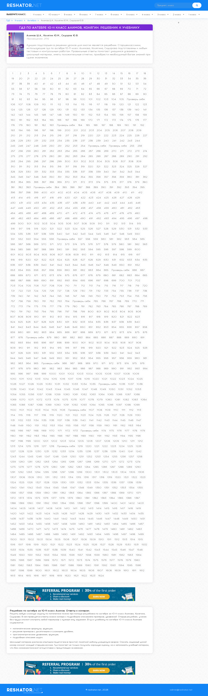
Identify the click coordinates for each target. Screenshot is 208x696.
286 (98, 156)
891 (143, 337)
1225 (130, 446)
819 (106, 316)
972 (111, 363)
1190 (91, 435)
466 (28, 213)
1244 (22, 456)
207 (123, 130)
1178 (134, 430)
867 (75, 332)
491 (91, 218)
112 (59, 104)
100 (82, 99)
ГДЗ (8, 20)
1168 (36, 430)
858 (145, 327)
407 (100, 192)
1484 (13, 534)
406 (92, 192)
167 (67, 119)
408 (108, 192)
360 (129, 176)
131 (67, 109)
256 (139, 145)
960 (137, 358)
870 (98, 332)
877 (13, 337)
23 (43, 78)
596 (106, 249)
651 (130, 264)
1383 (103, 497)
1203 (63, 441)
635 (145, 259)
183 (52, 125)
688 (28, 280)
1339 (138, 482)
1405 (22, 508)
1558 (88, 554)
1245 (30, 456)
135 (98, 109)
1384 (112, 497)
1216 (36, 446)
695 (83, 280)
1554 (55, 554)
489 (75, 218)
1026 (13, 384)
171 (98, 119)
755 (137, 296)
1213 (12, 446)
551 (13, 239)
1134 (36, 420)
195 (28, 130)
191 (134, 125)
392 (119, 187)
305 (107, 161)
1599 (29, 570)
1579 (128, 560)
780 (74, 306)
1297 (62, 472)
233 (51, 140)
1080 (109, 399)
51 (121, 83)
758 (20, 301)
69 (121, 88)
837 (114, 321)
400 (44, 192)
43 (59, 83)
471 (67, 213)
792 (28, 311)
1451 (142, 518)
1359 (38, 492)
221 (98, 135)
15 (121, 73)
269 (106, 151)
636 (13, 264)
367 (44, 182)
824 (13, 321)
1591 (96, 565)
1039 (13, 389)
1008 (126, 373)
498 (145, 218)
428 (129, 197)
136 (106, 109)
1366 (96, 492)
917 (75, 347)
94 (36, 99)
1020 (96, 378)
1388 (13, 503)
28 (82, 78)
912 (36, 347)
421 (75, 197)
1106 (62, 409)
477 (114, 213)
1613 (12, 575)
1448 (116, 518)
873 (122, 332)
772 (13, 306)
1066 (119, 394)
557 (80, 239)
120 (121, 104)
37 (12, 83)
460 (114, 208)
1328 (46, 482)
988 (98, 368)
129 (52, 109)
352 (67, 176)
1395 (71, 503)
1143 (106, 420)
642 (59, 264)
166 (59, 119)
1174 (103, 430)
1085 (13, 404)
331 (36, 171)
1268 (88, 461)
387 (80, 187)
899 (67, 342)
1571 (63, 560)
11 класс (19, 20)
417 (44, 197)
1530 (128, 544)
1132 (20, 420)
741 (28, 296)
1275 (13, 466)
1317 (94, 477)
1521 (52, 544)
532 (137, 228)
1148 (12, 425)
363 (13, 182)
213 (36, 135)
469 (51, 213)
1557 (80, 554)
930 (36, 353)
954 (90, 358)
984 (67, 368)
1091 (66, 404)
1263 (46, 461)
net (24, 5)
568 (28, 244)
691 (52, 280)
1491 (73, 534)
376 (114, 182)
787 (129, 306)
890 (134, 337)
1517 (20, 544)
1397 (88, 503)
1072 (39, 399)
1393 (55, 503)
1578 (120, 560)
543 (83, 233)
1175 (111, 430)
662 (83, 270)
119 (113, 104)
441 (99, 202)
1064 (102, 394)
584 (13, 249)
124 (13, 109)
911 (28, 347)
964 (28, 363)
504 (52, 223)
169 (83, 119)
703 (12, 285)
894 (28, 342)
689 (36, 280)
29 (90, 78)
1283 (79, 466)
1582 (21, 565)
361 (137, 176)
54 (144, 83)
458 (98, 208)
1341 (21, 487)
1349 (90, 487)
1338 (130, 482)
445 (130, 202)
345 (13, 176)
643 (67, 264)
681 (114, 275)
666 (134, 270)
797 (67, 311)
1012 (29, 378)
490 (82, 218)
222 (106, 135)
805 (130, 311)
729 (75, 290)
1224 (122, 446)
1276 (21, 466)
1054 (13, 394)
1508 (84, 539)
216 (59, 135)
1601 (47, 570)
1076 (74, 399)
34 (129, 78)
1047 (85, 389)
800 (90, 311)
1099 (137, 404)
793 (36, 311)
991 (122, 368)
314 (44, 166)
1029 (40, 384)
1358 (29, 492)
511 (107, 223)
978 (20, 368)
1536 (38, 549)
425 (106, 197)
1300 (88, 472)
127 (36, 109)
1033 (75, 384)
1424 (47, 513)
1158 (91, 425)
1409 (58, 508)
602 (20, 254)
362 (145, 176)
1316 (86, 477)
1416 (114, 508)
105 (121, 99)
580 (121, 244)
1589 (79, 565)
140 (137, 109)
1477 (88, 529)
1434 (132, 513)
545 (98, 233)
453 (59, 208)
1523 (69, 544)
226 (137, 135)
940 (114, 353)
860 (20, 332)
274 (145, 151)
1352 (115, 487)
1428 (81, 513)
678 (90, 275)
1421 (21, 513)
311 (20, 166)
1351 (106, 487)
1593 (113, 565)
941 (122, 353)
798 (75, 311)
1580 (137, 560)
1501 (22, 539)
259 (28, 151)
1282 (70, 466)
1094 (93, 404)
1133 (28, 420)
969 (88, 363)
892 (13, 342)
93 (28, 99)
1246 (39, 456)
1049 (103, 389)
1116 (28, 415)
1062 (84, 394)
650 (121, 264)
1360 (47, 492)
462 (130, 208)
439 (83, 202)
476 (106, 213)
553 (28, 239)
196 (36, 130)
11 (90, 73)
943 (137, 353)
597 (114, 249)
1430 (98, 513)
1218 (51, 446)
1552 (38, 554)
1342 (30, 487)
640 (44, 264)
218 (75, 135)
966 (64, 363)
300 (67, 161)
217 (67, 135)
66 (98, 88)
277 (28, 156)
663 (90, 270)
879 (49, 337)
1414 (98, 508)
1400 (114, 503)
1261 (30, 461)
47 (90, 83)
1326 (30, 482)
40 (36, 83)
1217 (44, 446)
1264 (55, 461)
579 (114, 244)
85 (106, 94)
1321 (126, 477)
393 (127, 187)
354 (83, 176)
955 (98, 358)
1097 (119, 404)
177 (145, 119)
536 (28, 233)
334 (59, 171)
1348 (81, 487)
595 (98, 249)
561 (111, 239)
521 (52, 228)
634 (137, 259)
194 (21, 130)
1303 (114, 472)
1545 (114, 549)
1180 (13, 435)
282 (67, 156)
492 (98, 218)
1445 (90, 518)
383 (28, 187)
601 (13, 254)
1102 (29, 409)
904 (107, 342)
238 (90, 140)
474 (90, 213)
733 (106, 290)
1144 (115, 420)
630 (106, 259)
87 (121, 94)
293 (13, 161)
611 (91, 254)
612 (99, 254)
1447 (108, 518)
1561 (113, 554)
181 (36, 125)
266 (83, 151)
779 (67, 306)
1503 (40, 539)
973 (119, 363)
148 (59, 114)
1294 (38, 472)
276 (20, 156)
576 (90, 244)
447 (13, 208)
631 (114, 259)
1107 (91, 409)
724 (36, 290)
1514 (132, 539)
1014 (46, 378)
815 (75, 316)
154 (106, 114)
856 (129, 327)
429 (137, 197)
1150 (29, 425)
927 (13, 353)
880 (56, 337)
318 (75, 166)
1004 (89, 373)
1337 (122, 482)
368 (51, 182)
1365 (88, 492)
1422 (30, 513)
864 (51, 332)
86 (113, 94)
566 (13, 244)
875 (137, 332)
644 (75, 264)
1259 (13, 461)
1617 (44, 575)
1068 (137, 394)
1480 (114, 529)
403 (68, 192)
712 (83, 285)
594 (90, 249)
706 (36, 285)
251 (60, 145)
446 (138, 202)
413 (13, 197)
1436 (13, 518)
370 (67, 182)
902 (91, 342)
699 (114, 280)
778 (59, 306)
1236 (88, 451)
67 (106, 88)
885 (95, 337)
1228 (21, 451)
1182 (28, 435)
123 (145, 104)
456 (83, 208)
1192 (107, 435)
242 (122, 140)
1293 (29, 472)
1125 (98, 415)
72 (144, 88)
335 (67, 171)
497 (137, 218)
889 (127, 337)
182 (44, 125)
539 (51, 233)
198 (52, 130)
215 (52, 135)
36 (144, 78)
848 (67, 327)
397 (20, 192)
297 (44, 161)
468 (44, 213)
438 (75, 202)
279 (44, 156)
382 (20, 187)
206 (115, 130)
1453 (22, 523)
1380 (79, 497)
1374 (29, 497)
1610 (126, 570)
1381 (87, 497)
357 (106, 176)
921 (106, 347)
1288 (121, 466)
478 (121, 213)
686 (13, 280)
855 (121, 327)
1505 (57, 539)
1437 (21, 518)
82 (82, 94)
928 (20, 353)
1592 (104, 565)
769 (127, 301)
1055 (22, 394)
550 (137, 233)
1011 (21, 378)
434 (44, 202)
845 (44, 327)
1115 (20, 415)
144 (28, 114)
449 (28, 208)
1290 (138, 466)
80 (67, 94)
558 (88, 239)
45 (75, 83)
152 (90, 114)
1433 (124, 513)
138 (121, 109)
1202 (54, 441)
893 (20, 342)
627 (83, 259)
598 (121, 249)
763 (59, 301)
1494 (98, 534)
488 (67, 218)
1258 (139, 456)
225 (129, 135)
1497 (124, 534)
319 (83, 166)
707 (44, 285)
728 (67, 290)
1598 (21, 570)
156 (121, 114)
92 (20, 99)
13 (106, 73)
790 (12, 311)
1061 (75, 394)
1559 (97, 554)
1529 (119, 544)
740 (20, 296)
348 (36, 176)
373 (90, 182)
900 (75, 342)
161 (20, 119)
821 (122, 316)
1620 (68, 575)
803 (114, 311)
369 (59, 182)
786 (121, 306)
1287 (112, 466)
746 (67, 296)
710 (67, 285)
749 (90, 296)
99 (74, 99)
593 (83, 249)
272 (129, 151)
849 (75, 327)
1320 (118, 477)
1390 (30, 503)
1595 (129, 565)
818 (98, 316)
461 (122, 208)
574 (75, 244)
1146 (130, 420)
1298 (71, 472)
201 (75, 130)
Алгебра (31, 20)
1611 (134, 570)
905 (115, 342)
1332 (80, 482)
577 (98, 244)
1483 (139, 529)
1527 (102, 544)
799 (83, 311)
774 (28, 306)
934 (67, 353)
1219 (80, 446)
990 (113, 368)
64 (82, 88)
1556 (72, 554)
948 (44, 358)
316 (59, 166)
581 (129, 244)
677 (83, 275)
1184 (44, 435)
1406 (31, 508)
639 (36, 264)
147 (52, 114)
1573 (79, 560)
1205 (81, 441)
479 (129, 213)
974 (127, 363)
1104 (46, 409)
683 (129, 275)
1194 (122, 435)
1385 (120, 497)
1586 (54, 565)
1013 (37, 378)
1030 (49, 384)
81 (75, 94)
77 (43, 94)
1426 (64, 513)
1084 (144, 399)
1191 (99, 435)
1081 (117, 399)
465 (20, 213)
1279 (45, 466)
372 (83, 182)
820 (114, 316)
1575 (95, 560)
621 (36, 259)
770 (134, 301)
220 (90, 135)
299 (59, 161)
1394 (63, 503)
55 (12, 88)
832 (75, 321)
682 (121, 275)
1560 (105, 554)
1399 (105, 503)
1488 (47, 534)
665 (106, 270)
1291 (12, 472)
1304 (123, 472)
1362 (63, 492)
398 (28, 192)
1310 (39, 477)
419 (59, 197)
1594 (121, 565)
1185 (52, 435)
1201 (45, 441)
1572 (71, 560)
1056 (31, 394)
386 (72, 187)
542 (75, 233)
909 (12, 347)
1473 (55, 529)
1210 (124, 441)
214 (44, 135)
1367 (105, 492)
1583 (29, 565)
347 (28, 176)
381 (13, 187)
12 (98, 73)
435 (52, 202)
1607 (100, 570)
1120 (59, 415)
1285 (96, 466)
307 (123, 161)
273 (137, 151)
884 (88, 337)
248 (36, 145)
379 (137, 182)
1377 (53, 497)
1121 (67, 415)
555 (44, 239)
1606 (91, 570)
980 (36, 368)
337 (83, 171)
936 (83, 353)
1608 (109, 570)
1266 (71, 461)
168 (75, 119)
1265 (63, 461)
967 (72, 363)
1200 (37, 441)
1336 (113, 482)
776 (44, 306)
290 (129, 156)
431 (21, 202)
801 (99, 311)
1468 (13, 529)
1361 (55, 492)
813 (60, 316)
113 (67, 104)
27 (75, 78)
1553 (46, 554)
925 (137, 347)
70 (129, 88)
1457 (56, 523)
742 (36, 296)
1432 (115, 513)
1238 (105, 451)
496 (129, 218)
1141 (91, 420)
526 (90, 228)
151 (82, 114)
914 (52, 347)
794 (44, 311)
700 (122, 280)
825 (20, 321)
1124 (90, 415)
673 (51, 275)
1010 (13, 378)
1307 (13, 477)
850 (82, 327)
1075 (65, 399)
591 (67, 249)
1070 (22, 399)
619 (21, 259)
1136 (51, 420)
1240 (122, 451)
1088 (40, 404)
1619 (59, 575)
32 (113, 78)
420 (67, 197)
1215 (28, 446)
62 (67, 88)
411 (132, 192)
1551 (30, 554)
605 (44, 254)
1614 (20, 575)
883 (80, 337)
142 (13, 114)
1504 (49, 539)
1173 (75, 430)
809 (28, 316)
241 (114, 140)
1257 (131, 456)
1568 (38, 560)
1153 (52, 425)
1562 (122, 554)
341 (114, 171)
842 (20, 327)
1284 (87, 466)
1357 (21, 492)
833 (83, 321)
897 (51, 342)
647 (98, 264)
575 (83, 244)
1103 (37, 409)
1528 (111, 544)
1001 (62, 373)
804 (122, 311)
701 (130, 280)
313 (36, 166)
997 (28, 373)
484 (36, 218)
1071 (30, 399)
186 (96, 125)
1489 (56, 534)
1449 (125, 518)
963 (20, 363)
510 (100, 223)
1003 (80, 373)
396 (13, 192)
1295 (46, 472)
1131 (13, 420)
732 (98, 290)
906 (122, 342)
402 (60, 192)
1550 (22, 554)
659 (59, 270)
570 (43, 244)
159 (145, 114)
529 (114, 228)
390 (103, 187)
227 (145, 135)
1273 (129, 461)
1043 (49, 389)
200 (67, 130)
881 (65, 337)
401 (52, 192)
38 (20, 83)
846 (51, 327)
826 (28, 321)
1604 (74, 570)
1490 (65, 534)
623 (51, 259)
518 (28, 228)
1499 (141, 534)
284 (83, 156)
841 (13, 327)
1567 (29, 560)
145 (36, 114)
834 (90, 321)
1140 (83, 420)
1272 (121, 461)
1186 (60, 435)
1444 (82, 518)
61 (59, 88)
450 (36, 208)
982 (51, 368)
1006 (108, 373)
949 (51, 358)
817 (91, 316)
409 (116, 192)
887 (111, 337)
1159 (99, 425)
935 (75, 353)
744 (51, 296)
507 (76, 223)
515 (139, 223)
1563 (130, 554)
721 (13, 290)
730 (82, 290)
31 (106, 78)
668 (13, 275)
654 (20, 270)
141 (145, 109)
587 (36, 249)
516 (13, 228)
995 (13, 373)
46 (82, 83)
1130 (138, 415)
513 (123, 223)
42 (51, 83)
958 (121, 358)
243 (129, 140)
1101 (21, 409)
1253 (97, 456)
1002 (71, 373)
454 (67, 208)
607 (60, 254)
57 (28, 88)
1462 (98, 523)
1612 (141, 570)
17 (137, 73)
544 (90, 233)
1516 (12, 544)
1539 (63, 549)
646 (90, 264)
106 (13, 104)
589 (51, 249)
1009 (136, 373)
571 (52, 244)
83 (90, 94)
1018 (78, 378)
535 (20, 233)
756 (145, 296)
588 (44, 249)
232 (44, 140)
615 (123, 254)
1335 (105, 482)
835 (98, 321)
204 (99, 130)
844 (36, 327)
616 (130, 254)
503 (44, 223)
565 (142, 239)
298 (51, 161)
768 (119, 301)
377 (121, 182)
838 (121, 321)
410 (124, 192)
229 (20, 140)
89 (137, 94)
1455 (39, 523)
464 (12, 213)
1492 (81, 534)
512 (116, 223)
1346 (64, 487)
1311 (47, 477)
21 (28, 78)
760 (36, 301)
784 (106, 306)
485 (44, 218)
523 (67, 228)
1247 (47, 456)
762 (51, 301)
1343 (38, 487)
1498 (132, 534)
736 (129, 290)
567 (20, 244)
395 (142, 187)
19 (13, 78)
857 (137, 327)
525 (83, 228)
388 (88, 187)
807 (12, 316)
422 (83, 197)
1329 (55, 482)
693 (67, 280)
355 (90, 176)
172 (106, 119)
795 (51, 311)
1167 (28, 430)
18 (145, 73)
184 (80, 125)
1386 (129, 497)
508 (84, 223)
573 (67, 244)
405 (84, 192)
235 (67, 140)
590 (59, 249)
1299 (79, 472)
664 (98, 270)
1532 (144, 544)
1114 (13, 415)
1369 (121, 492)
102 (98, 99)
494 (114, 218)
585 (20, 249)
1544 (106, 549)
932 (51, 353)
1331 (71, 482)
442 (106, 202)
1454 (30, 523)
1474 (63, 529)
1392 (46, 503)
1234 (71, 451)
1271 (113, 461)
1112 (131, 409)
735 (121, 290)
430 (13, 202)
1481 (122, 529)
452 (52, 208)
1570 (55, 560)
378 (129, 182)
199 (59, 130)
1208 (107, 441)
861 (28, 332)
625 (67, 259)
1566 (21, 560)
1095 (101, 404)
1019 (87, 378)
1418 (130, 508)
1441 (56, 518)
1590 (88, 565)
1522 (60, 544)
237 (83, 140)
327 (145, 166)
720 (145, 285)
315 (52, 166)
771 (142, 301)
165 (52, 119)
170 (90, 119)
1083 (135, 399)
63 (74, 88)
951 (67, 358)
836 (106, 321)
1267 (80, 461)
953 (83, 358)
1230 (38, 451)
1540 (72, 549)
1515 (140, 539)
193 (13, 130)
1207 (98, 441)
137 (114, 109)
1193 (114, 435)
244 (137, 140)
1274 (137, 461)
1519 (36, 544)
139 (129, 109)
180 (28, 125)
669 (20, 275)
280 (51, 156)
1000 (52, 373)
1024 (131, 378)
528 (106, 228)
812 (52, 316)
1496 (115, 534)
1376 (45, 497)
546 (106, 233)
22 (36, 78)
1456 (47, 523)
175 (129, 119)
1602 (56, 570)
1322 (134, 477)
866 (67, 332)
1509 (93, 539)
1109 (107, 409)
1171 (60, 430)
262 (51, 151)
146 (44, 114)
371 (75, 182)
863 (44, 332)
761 (44, 301)
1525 (86, 544)
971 (103, 363)
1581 (12, 565)
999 (44, 373)
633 (129, 259)
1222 (105, 446)
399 (36, 192)
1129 (129, 415)
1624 (101, 575)
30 (98, 78)
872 (114, 332)
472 (75, 213)
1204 (72, 441)
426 (114, 197)
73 (12, 94)
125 (21, 109)
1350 (98, 487)
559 (95, 239)
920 (98, 347)
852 (98, 327)
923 (122, 347)
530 (121, 228)
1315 (78, 477)
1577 (112, 560)
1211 (132, 441)
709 (59, 285)
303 (91, 161)
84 (98, 94)
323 (114, 166)
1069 (13, 399)
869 (90, 332)
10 (82, 73)
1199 (28, 441)
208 (130, 130)
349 (44, 176)
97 (59, 99)
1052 (129, 389)
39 (28, 83)
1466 (132, 523)
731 (90, 290)
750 (98, 296)
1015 (54, 378)
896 (44, 342)
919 (91, 347)
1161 (115, 425)
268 (98, 151)
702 (137, 280)
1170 (51, 430)
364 (20, 182)
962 (13, 363)
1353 (123, 487)
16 (129, 73)
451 (44, 208)
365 (28, 182)
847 (59, 327)
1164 (138, 425)
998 (36, 373)
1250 (73, 456)
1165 (12, 430)
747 (75, 296)
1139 (75, 420)
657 (44, 270)
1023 (122, 378)
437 (67, 202)
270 (113, 151)
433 (36, 202)
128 (44, 109)
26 (67, 78)
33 (121, 78)
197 (44, 130)
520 (43, 228)
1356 (13, 492)
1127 (114, 415)
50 (114, 83)
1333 (88, 482)
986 (83, 368)
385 (64, 187)
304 (99, 161)
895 (36, 342)
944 (12, 358)
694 (75, 280)
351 (60, 176)
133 (83, 109)
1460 (82, 523)
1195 (130, 435)
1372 (13, 497)
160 (13, 119)
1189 (83, 435)
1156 (75, 425)
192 (142, 125)
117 (98, 104)
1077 (82, 399)
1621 (76, 575)
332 (44, 171)
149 (67, 114)
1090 (57, 404)
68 (113, 88)
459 (106, 208)
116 (90, 104)
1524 (77, 544)
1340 (13, 487)
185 (88, 125)
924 (129, 347)
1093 (84, 404)
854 (114, 327)
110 (44, 104)
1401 (123, 503)
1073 (48, 399)
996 (20, 373)
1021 (104, 378)
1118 (44, 415)
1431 (106, 513)
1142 (99, 420)
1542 (89, 549)
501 (29, 223)
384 (57, 187)
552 (20, 239)
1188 (75, 435)
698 (106, 280)
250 (51, 145)
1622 (84, 575)
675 (67, 275)
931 (44, 353)
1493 (90, 534)
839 (129, 321)
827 (36, 321)
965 (36, 363)
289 (121, 156)
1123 (83, 415)
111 (51, 104)
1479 (105, 529)
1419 (138, 508)
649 (114, 264)
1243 (13, 456)
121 (129, 104)
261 (44, 151)
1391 (38, 503)
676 (75, 275)
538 (44, 233)
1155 (68, 425)
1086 (22, 404)
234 (59, 140)
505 (60, 223)
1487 (39, 534)
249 (44, 145)
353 (75, 176)
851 (91, 327)
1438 (30, 518)
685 (145, 275)
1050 (112, 389)
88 (129, 94)
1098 (128, 404)
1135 (44, 420)
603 (28, 254)
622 (44, 259)
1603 (65, 570)
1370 (130, 492)
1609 (118, 570)
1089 (48, 404)
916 (67, 347)
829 (51, 321)
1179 (142, 430)
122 (137, 104)
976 (142, 363)
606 (52, 254)
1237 (96, 451)
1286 (104, 466)
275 (13, 156)
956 (106, 358)
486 (51, 218)
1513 (124, 539)
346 (20, 176)
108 (28, 104)
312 (28, 166)
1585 (46, 565)
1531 (136, 544)
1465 (124, 523)
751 (106, 296)
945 (20, 358)
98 (67, 99)
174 (121, 119)
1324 (13, 482)
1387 (137, 497)
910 (21, 347)
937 (90, 353)
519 (36, 228)
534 (13, 233)
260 (36, 151)
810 (36, 316)
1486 (30, 534)
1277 (29, 466)
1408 (49, 508)
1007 (117, 373)
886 (103, 337)
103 (106, 99)
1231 (46, 451)
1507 (75, 539)
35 (137, 78)
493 (106, 218)
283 (75, 156)
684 (137, 275)
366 (36, 182)
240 (106, 140)
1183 (36, 435)
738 (145, 290)
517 (21, 228)
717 (121, 285)
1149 (20, 425)
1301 (97, 472)
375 (106, 182)
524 (75, 228)
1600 (38, 570)
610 (84, 254)
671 (36, 275)
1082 (126, 399)
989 (106, 368)
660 (67, 270)
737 (137, 290)
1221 (96, 446)
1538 (55, 549)
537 (36, 233)
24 (51, 78)
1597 (13, 570)
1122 (75, 415)
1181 (21, 435)
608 (68, 254)
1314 (70, 477)
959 (129, 358)
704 (20, 285)
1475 (71, 529)
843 (28, 327)
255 (132, 145)
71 (137, 88)
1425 (56, 513)
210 (13, 135)
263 (59, 151)
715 (106, 285)
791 (21, 311)
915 (60, 347)
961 (145, 358)
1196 (138, 435)
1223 (113, 446)
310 (13, 166)
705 (28, 285)
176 (137, 119)
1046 (76, 389)
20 (20, 78)
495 (122, 218)
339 (98, 171)
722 (20, 290)
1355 (140, 487)
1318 (101, 477)
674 (59, 275)
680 (106, 275)
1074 (56, 399)
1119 (51, 415)
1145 (122, 420)
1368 (113, 492)
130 (59, 109)
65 (90, 88)
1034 (84, 384)
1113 (139, 409)
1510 (101, 539)
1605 (82, 570)
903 (99, 342)
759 (28, 301)
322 (106, 166)
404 (76, 192)
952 (75, 358)
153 (98, 114)
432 (28, 202)
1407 (40, 508)
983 (59, 368)
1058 (49, 394)
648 (106, 264)
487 (59, 218)
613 (107, 254)
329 (20, 171)
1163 (130, 425)
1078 (91, 399)
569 (36, 244)
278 (36, 156)
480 (137, 213)
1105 (54, 409)
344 (137, 171)
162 (28, 119)
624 (59, 259)
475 (98, 213)
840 (137, 321)
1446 (99, 518)
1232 (54, 451)
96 (51, 99)
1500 (13, 539)
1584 (38, 565)
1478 (96, 529)
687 (20, 280)
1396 (80, 503)
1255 (114, 456)
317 (67, 166)
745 (59, 296)
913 (44, 347)
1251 (81, 456)
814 (67, 316)
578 (106, 244)
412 (140, 192)
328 (13, 171)
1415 (106, 508)
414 (20, 197)
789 (145, 306)
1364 (80, 492)
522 (59, 228)
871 (106, 332)
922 (114, 347)
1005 (99, 373)
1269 (96, 461)
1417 (122, 508)
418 (52, 197)
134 (90, 109)
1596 (138, 565)
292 (145, 156)
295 (28, 161)
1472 (46, 529)
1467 (141, 523)
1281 (62, 466)
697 (98, 280)
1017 (70, 378)
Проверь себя (136, 99)
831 (67, 321)
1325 (21, 482)
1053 (138, 389)
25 (59, 78)
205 (107, 130)
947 (36, 358)
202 (83, 130)
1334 (97, 482)
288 (114, 156)
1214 (20, 446)
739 (13, 296)
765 (95, 301)
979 (28, 368)
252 (67, 145)
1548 (140, 549)
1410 (67, 508)
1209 (116, 441)
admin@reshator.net (181, 690)
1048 (94, 389)
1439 (38, 518)
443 (114, 202)
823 (137, 316)
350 (51, 176)
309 (138, 161)
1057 (40, 394)
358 (114, 176)
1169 (43, 430)
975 (134, 363)
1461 (90, 523)
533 (145, 228)
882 (72, 337)
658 (51, 270)
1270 (105, 461)
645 (83, 264)
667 (142, 270)
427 (122, 197)
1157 (83, 425)
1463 (107, 523)
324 (121, 166)
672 (44, 275)
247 (28, 145)
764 (67, 301)
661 (75, 270)
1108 (99, 409)
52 (129, 83)
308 (130, 161)
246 (20, 145)
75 (28, 94)
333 (51, 171)
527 (98, 228)
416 (36, 197)
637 (20, 264)
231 (36, 140)
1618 (51, 575)
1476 (80, 529)
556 (51, 239)
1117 (36, 415)
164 (44, 119)
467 (36, 213)
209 (138, 130)
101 (90, 99)
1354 (131, 487)
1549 (13, 554)
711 (75, 285)
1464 (115, 523)
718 (129, 285)
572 (59, 244)
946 (28, 358)
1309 (31, 477)
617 (138, 254)
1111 (123, 409)
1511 (109, 539)
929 (28, 353)
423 (90, 197)
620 (28, 259)
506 (68, 223)
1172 (67, 430)
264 (67, 151)
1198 (20, 441)
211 (20, 135)
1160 (107, 425)
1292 (21, 472)
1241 (130, 451)
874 (129, 332)
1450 (134, 518)
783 (98, 306)
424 (98, 197)
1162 (122, 425)
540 (59, 233)
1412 (82, 508)
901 (83, 342)
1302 (106, 472)
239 (98, 140)
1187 (67, 435)
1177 (127, 430)
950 (59, 358)
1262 (38, 461)
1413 (90, 508)
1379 (70, 497)
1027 (22, 384)
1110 (115, 409)
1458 (64, 523)
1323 (142, 477)
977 (13, 368)
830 (59, 321)
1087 (31, 404)
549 (129, 233)
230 (28, 140)
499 (13, 223)
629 (98, 259)
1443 (73, 518)
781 (83, 306)
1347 (73, 487)
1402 (132, 503)
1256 (123, 456)
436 (59, 202)
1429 (90, 513)
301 (75, 161)
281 (60, 156)
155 (114, 114)
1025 (140, 378)
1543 (97, 549)
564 (134, 239)
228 (13, 140)
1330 (64, 482)
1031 (57, 384)
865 (59, 332)
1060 (66, 394)
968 (80, 363)
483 (28, 218)
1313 (62, 477)
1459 (73, 523)
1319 (109, 477)
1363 (71, 492)
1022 (113, 378)
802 (106, 311)
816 (83, 316)
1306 (141, 472)
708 (51, 285)
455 (75, 208)
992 (129, 368)
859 (13, 332)
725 (44, 290)
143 (21, 114)
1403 (140, 503)
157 (129, 114)
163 (36, 119)
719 (137, 285)
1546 (123, 549)
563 (127, 239)
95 (43, 99)
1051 (120, 389)
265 (75, 151)
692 (59, 280)
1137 (59, 420)
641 (52, 264)
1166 (20, 430)
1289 (129, 466)
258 (20, 151)
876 (145, 332)
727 (59, 290)
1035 (93, 384)
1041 (31, 389)
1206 (90, 441)
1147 (138, 420)
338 (90, 171)
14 (114, 73)
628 (90, 259)
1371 (138, 492)
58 (36, 88)
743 (44, 296)
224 (121, 135)
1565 (13, 560)
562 (119, 239)
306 (115, 161)
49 (106, 83)
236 (75, 140)
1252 (89, 456)
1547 (131, 549)
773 (20, 306)
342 (122, 171)
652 (137, 264)
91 (13, 99)
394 (134, 187)
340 (106, 171)
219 (83, 135)
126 (28, 109)
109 (36, 104)
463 (137, 208)
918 (83, 347)
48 (98, 83)
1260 (22, 461)
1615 (28, 575)
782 (90, 306)
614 (115, 254)
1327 (38, 482)
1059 (57, 394)
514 (131, 223)
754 (129, 296)
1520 (44, 544)
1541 (80, 549)
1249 (64, 456)
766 (103, 301)
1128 (122, 415)
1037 (131, 384)
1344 (47, 487)
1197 (13, 441)
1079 (100, 399)
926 (145, 347)
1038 (140, 384)
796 (59, 311)
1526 (94, 544)
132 (75, 109)
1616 (36, 575)
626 (75, 259)
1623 (92, 575)
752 (114, 296)
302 (83, 161)
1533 (13, 549)
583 (145, 244)
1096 (110, 404)
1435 (141, 513)
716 (114, 285)
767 (111, 301)
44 (67, 83)
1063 (93, 394)
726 (51, 290)
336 (75, 171)
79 (59, 94)
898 (59, 342)
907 (130, 342)
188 (111, 125)
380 (144, 182)
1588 (71, 565)
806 (138, 311)
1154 (60, 425)
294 (20, 161)
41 (44, 83)
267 (90, 151)
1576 (104, 560)
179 (21, 125)
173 (114, 119)
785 (114, 306)
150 (75, 114)
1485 (22, 534)
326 (137, 166)
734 (113, 290)
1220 (89, 446)
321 (98, 166)
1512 (117, 539)
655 (28, 270)
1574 (87, 560)
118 (106, 104)
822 (129, 316)
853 (106, 327)
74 (20, 94)
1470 (30, 529)
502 (36, 223)
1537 (46, 549)
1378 (62, 497)
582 (137, 244)
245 (13, 145)
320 (90, 166)
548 (122, 233)
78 (51, 94)
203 (91, 130)
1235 (80, 451)
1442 (64, 518)
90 (145, 94)
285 (90, 156)
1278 (37, 466)
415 (28, 197)
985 (75, 368)
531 (130, 228)
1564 (138, 554)
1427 (73, 513)
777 (52, 306)
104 (113, 99)
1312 (55, 477)
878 (20, 337)
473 (83, 213)
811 (44, 316)
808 (20, 316)
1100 (13, 409)
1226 (138, 446)
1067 (128, 394)
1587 (62, 565)
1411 (75, 508)
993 (137, 368)
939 (106, 353)
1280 (54, 466)
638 (28, 264)
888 (119, 337)
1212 (140, 441)
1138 (67, 420)
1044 (58, 389)
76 (36, 94)
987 (90, 368)
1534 (21, 549)
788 (137, 306)
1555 (63, 554)
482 (20, 218)
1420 (13, 513)
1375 (37, 497)
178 (13, 125)
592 (75, 249)
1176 (119, 430)
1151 (37, 425)
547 (114, 233)
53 (137, 83)
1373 (21, 497)
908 (138, 342)
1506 (66, 539)
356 (98, 176)
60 (51, 88)
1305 (132, 472)
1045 (67, 389)
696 (90, 280)
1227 (13, 451)
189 (119, 125)
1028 (31, 384)
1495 (107, 534)
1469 (22, 529)
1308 (22, 477)
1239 (113, 451)
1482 (130, 529)
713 (91, 285)
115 (82, 104)
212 (28, 135)
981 (44, 368)
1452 (13, 523)
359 (121, 176)
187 (103, 125)
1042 (40, 389)
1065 (110, 394)
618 (13, 259)
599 (129, 249)
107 (20, 104)
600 (137, 249)
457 (90, 208)
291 (137, 156)
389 (95, 187)
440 (91, 202)
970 (95, 363)
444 (122, 202)
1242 (138, 451)
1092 (75, 404)
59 (43, 88)
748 (83, 296)
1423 (38, 513)
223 (114, 135)
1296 (54, 472)
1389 (21, 503)
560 (103, 239)
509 (92, 223)
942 (129, 353)
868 (83, 332)
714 (98, 285)
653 (13, 270)
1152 (44, 425)
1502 (31, 539)
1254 (106, 456)
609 (76, 254)
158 (137, 114)
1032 (66, 384)
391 (111, 187)
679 (98, 275)
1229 (29, 451)
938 (98, 353)
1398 (96, 503)
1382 (95, 497)
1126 (106, 415)
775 (36, 306)
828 (44, 321)
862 (36, 332)
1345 (56, 487)
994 (145, 368)
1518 (28, 544)
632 (122, 259)
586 (28, 249)
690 (43, 280)
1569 (46, 560)
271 (122, 151)
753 (121, 296)
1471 (38, 529)
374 (98, 182)
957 (114, 358)
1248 (56, 456)
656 (36, 270)
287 (106, 156)
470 (59, 213)
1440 (47, 518)
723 (28, 290)
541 (67, 233)
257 (13, 151)
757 (13, 301)
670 (28, 275)
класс (37, 14)
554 (36, 239)
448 (20, 208)
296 (36, 161)
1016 (62, 378)
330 (28, 171)
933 (59, 353)
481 (13, 218)
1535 (30, 549)
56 (20, 88)
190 (127, 125)
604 (36, 254)
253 (75, 145)
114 (75, 104)
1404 (13, 508)
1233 (63, 451)
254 (83, 145)
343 (129, 171)
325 (129, 166)
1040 (22, 389)
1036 (122, 384)
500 (21, 223)
